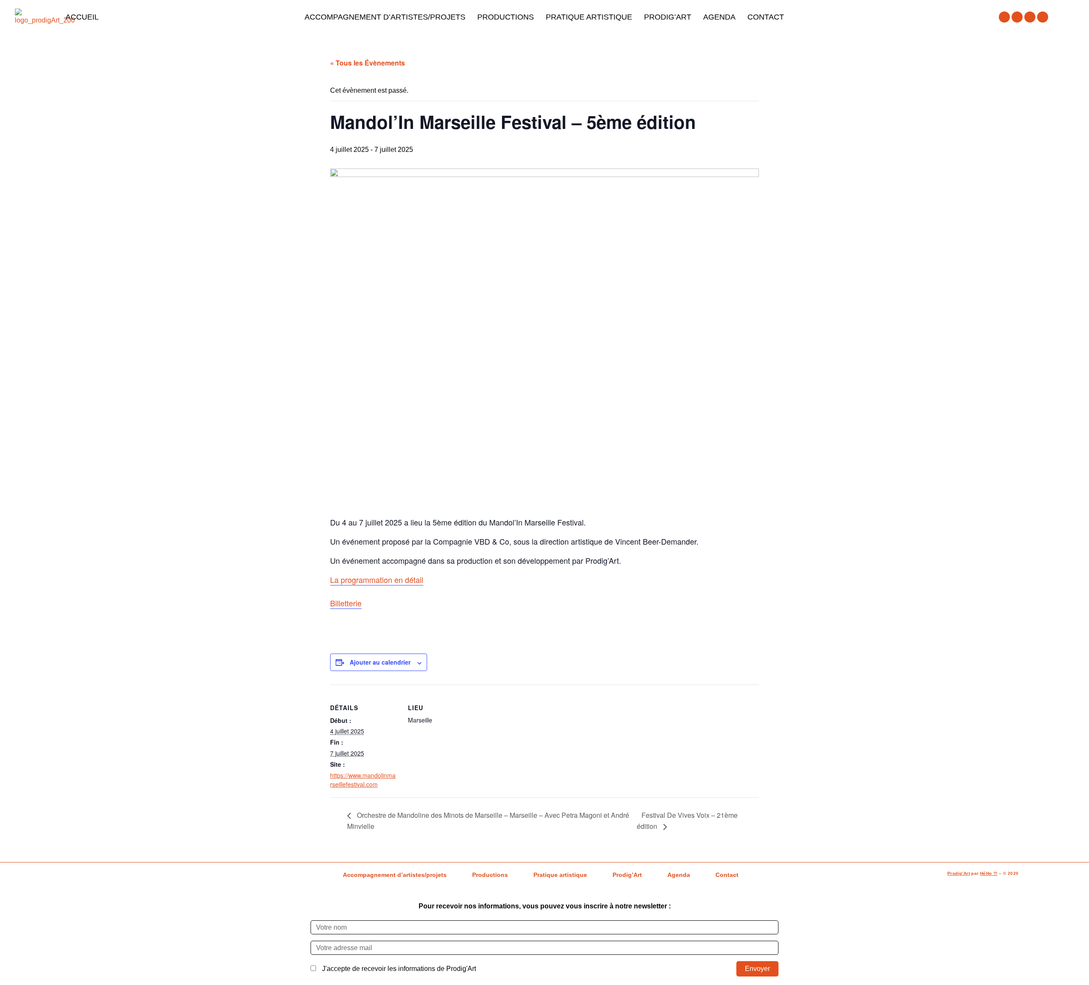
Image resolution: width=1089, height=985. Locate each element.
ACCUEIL (82, 17)
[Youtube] (1029, 17)
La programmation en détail (376, 579)
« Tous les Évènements (367, 63)
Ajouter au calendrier (380, 662)
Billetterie (346, 602)
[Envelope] (1042, 17)
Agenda (719, 17)
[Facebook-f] (1004, 17)
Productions (505, 17)
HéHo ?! (989, 873)
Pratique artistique (589, 17)
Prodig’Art (667, 17)
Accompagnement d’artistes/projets (385, 17)
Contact (765, 17)
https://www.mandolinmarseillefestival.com (363, 779)
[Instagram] (1017, 17)
